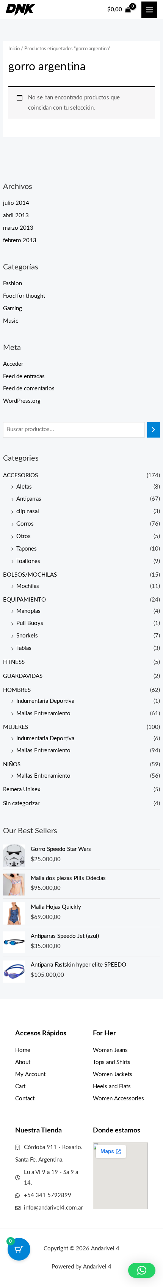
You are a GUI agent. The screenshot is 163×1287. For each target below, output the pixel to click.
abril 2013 (16, 215)
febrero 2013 (19, 240)
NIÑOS (11, 764)
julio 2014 (16, 203)
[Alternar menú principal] (149, 9)
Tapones (26, 549)
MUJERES (15, 727)
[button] (141, 1270)
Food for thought (24, 296)
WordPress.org (22, 401)
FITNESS (14, 662)
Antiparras (28, 499)
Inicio (14, 48)
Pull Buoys (29, 623)
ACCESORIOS (20, 475)
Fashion (12, 283)
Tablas (23, 648)
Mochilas (27, 586)
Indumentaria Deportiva (45, 701)
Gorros (25, 524)
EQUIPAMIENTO (24, 600)
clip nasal (27, 511)
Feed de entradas (24, 376)
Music (10, 321)
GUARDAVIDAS (22, 676)
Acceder (13, 364)
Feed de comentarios (29, 388)
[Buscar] (153, 429)
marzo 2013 (18, 228)
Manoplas (28, 611)
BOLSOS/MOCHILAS (30, 575)
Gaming (12, 308)
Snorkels (27, 636)
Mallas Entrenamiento (43, 713)
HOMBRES (17, 690)
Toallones (28, 561)
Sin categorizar (21, 803)
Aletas (24, 487)
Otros (23, 536)
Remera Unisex (21, 789)
